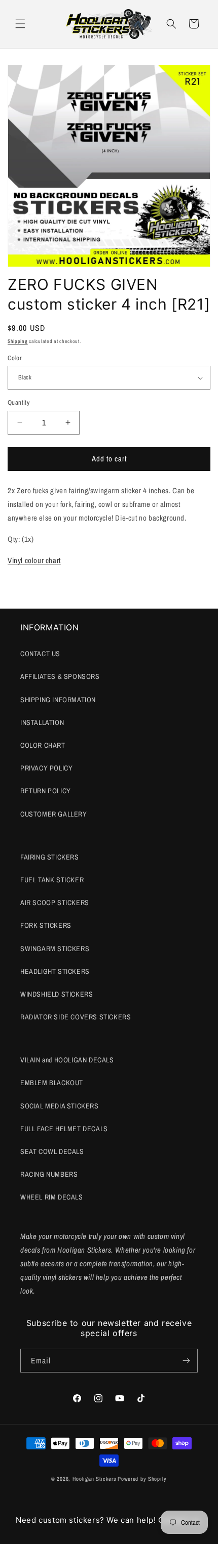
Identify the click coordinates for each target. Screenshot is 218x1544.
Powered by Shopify (142, 1478)
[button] (20, 24)
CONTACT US (40, 653)
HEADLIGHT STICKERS (55, 971)
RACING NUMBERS (49, 1174)
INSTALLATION (42, 722)
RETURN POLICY (45, 790)
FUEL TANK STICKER (52, 879)
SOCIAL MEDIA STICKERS (59, 1105)
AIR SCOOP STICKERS (54, 902)
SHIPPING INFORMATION (58, 699)
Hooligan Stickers (94, 1478)
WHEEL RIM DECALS (51, 1197)
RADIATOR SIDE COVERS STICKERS (75, 1016)
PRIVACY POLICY (46, 768)
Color (15, 358)
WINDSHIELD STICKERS (56, 994)
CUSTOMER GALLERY (53, 814)
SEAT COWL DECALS (52, 1151)
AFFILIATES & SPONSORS (60, 676)
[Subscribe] (186, 1361)
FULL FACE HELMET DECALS (64, 1128)
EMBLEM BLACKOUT (51, 1082)
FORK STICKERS (45, 925)
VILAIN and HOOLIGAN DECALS (67, 1059)
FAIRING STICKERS (49, 857)
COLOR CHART (42, 745)
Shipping (18, 341)
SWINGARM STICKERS (54, 948)
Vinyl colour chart (34, 560)
